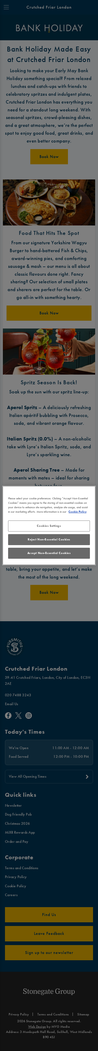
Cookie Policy (77, 511)
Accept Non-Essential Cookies (49, 553)
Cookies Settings (49, 526)
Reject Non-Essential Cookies (49, 539)
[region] (48, 525)
